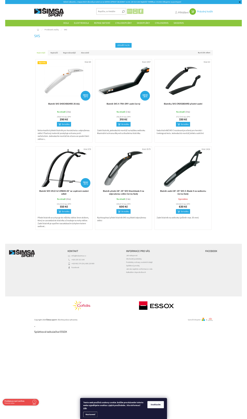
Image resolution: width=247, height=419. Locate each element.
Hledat (123, 11)
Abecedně (85, 53)
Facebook (75, 267)
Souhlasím (156, 404)
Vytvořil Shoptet (194, 319)
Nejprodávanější (69, 53)
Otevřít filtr (123, 45)
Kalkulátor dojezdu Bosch (136, 272)
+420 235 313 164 (77, 259)
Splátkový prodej (133, 265)
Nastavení (90, 414)
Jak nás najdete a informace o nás (139, 269)
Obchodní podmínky (134, 259)
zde (85, 408)
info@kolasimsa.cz (78, 255)
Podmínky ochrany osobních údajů (139, 262)
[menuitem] (66, 23)
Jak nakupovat (131, 255)
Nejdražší (54, 53)
